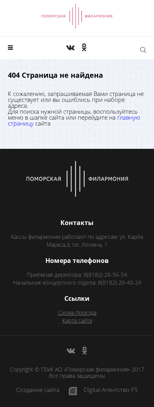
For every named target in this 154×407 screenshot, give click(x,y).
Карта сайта (77, 320)
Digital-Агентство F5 (111, 390)
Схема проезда (77, 312)
